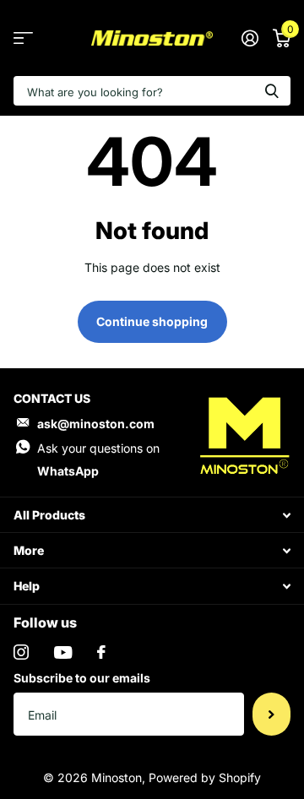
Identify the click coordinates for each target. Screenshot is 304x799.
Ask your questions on (98, 459)
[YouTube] (63, 652)
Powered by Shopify (205, 777)
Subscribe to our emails (82, 678)
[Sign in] (249, 38)
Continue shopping (152, 321)
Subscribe (271, 714)
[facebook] (101, 652)
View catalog (23, 38)
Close (152, 514)
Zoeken (271, 91)
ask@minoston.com (96, 423)
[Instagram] (21, 652)
